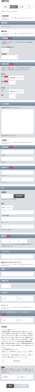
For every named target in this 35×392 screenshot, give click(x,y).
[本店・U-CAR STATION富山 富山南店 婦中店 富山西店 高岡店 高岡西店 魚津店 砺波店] (9, 57)
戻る (10, 386)
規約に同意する (17, 361)
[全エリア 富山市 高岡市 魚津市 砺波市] (5, 50)
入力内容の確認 (21, 386)
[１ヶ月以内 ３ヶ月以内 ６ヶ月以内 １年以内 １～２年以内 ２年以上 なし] (6, 286)
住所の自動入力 (19, 196)
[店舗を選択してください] (16, 78)
